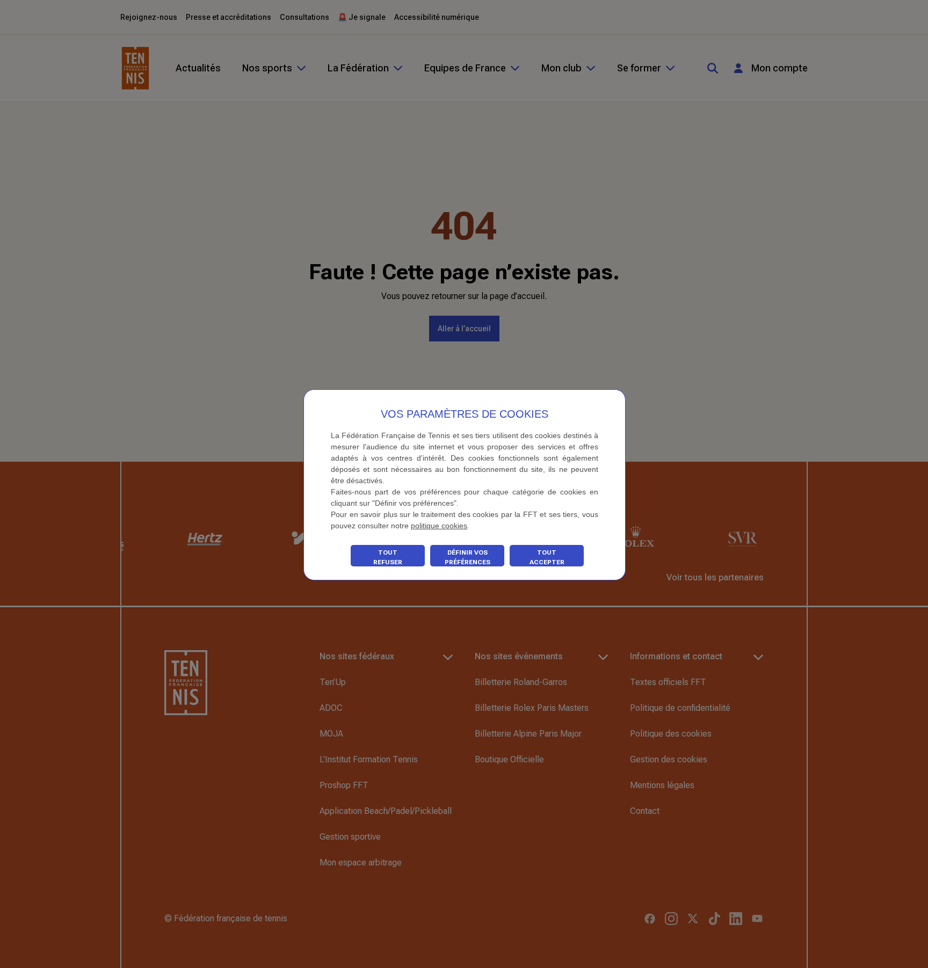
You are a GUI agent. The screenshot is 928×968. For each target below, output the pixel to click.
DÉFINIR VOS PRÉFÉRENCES (467, 557)
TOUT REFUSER (387, 557)
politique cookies (439, 525)
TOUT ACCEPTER (547, 557)
